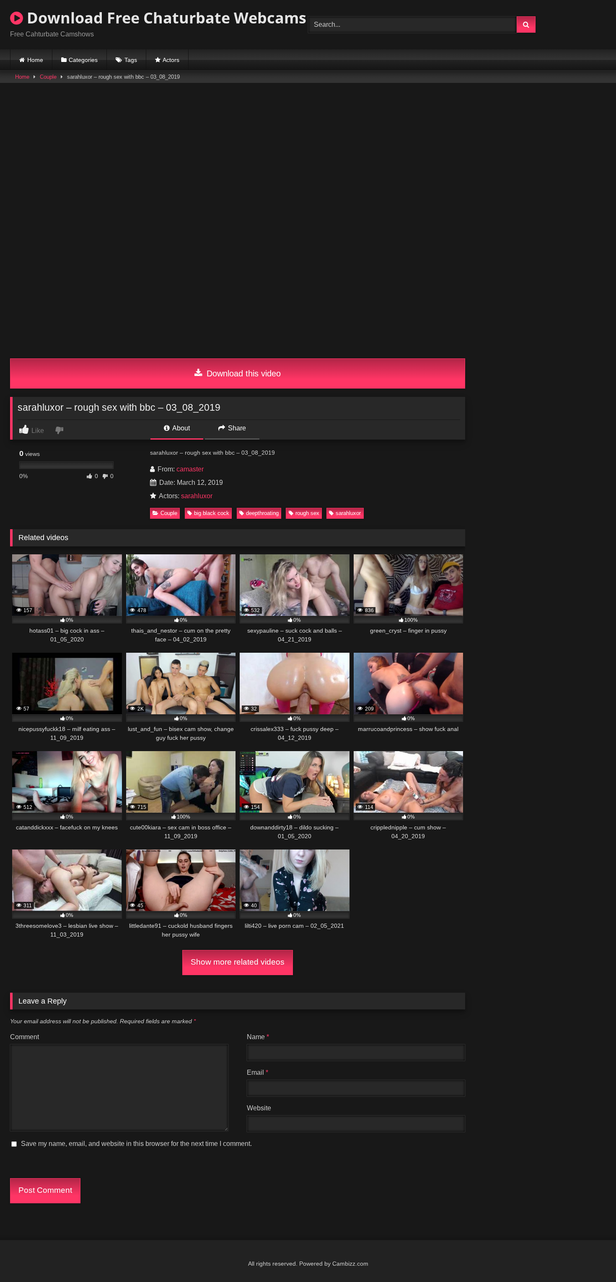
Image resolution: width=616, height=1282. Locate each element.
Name (258, 1036)
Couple (48, 77)
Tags (130, 60)
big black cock (211, 513)
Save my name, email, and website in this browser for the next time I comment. (136, 1143)
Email (257, 1072)
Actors (171, 60)
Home (35, 60)
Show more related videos (238, 962)
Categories (83, 60)
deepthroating (262, 513)
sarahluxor (196, 495)
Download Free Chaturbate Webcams (164, 18)
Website (259, 1108)
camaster (190, 469)
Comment (24, 1036)
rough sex (307, 513)
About (180, 428)
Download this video (242, 373)
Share (236, 428)
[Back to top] (590, 1257)
